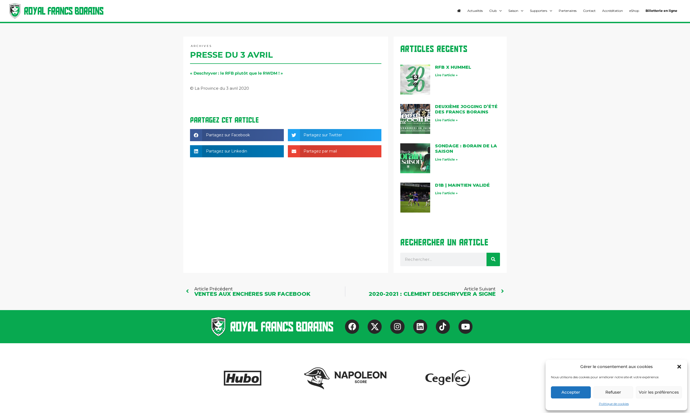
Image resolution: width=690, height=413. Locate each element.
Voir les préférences (659, 392)
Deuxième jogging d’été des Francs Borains (466, 109)
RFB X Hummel (453, 67)
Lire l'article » (446, 75)
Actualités (475, 11)
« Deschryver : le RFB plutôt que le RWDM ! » (236, 73)
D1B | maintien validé (462, 185)
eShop (634, 11)
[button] (679, 366)
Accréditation (612, 11)
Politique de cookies (614, 404)
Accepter (570, 392)
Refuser (613, 392)
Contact (589, 11)
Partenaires (568, 11)
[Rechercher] (493, 259)
